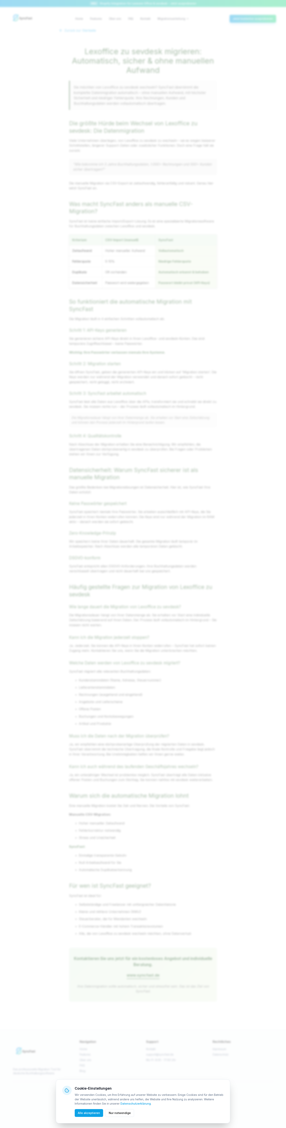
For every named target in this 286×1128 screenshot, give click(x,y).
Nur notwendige (120, 1113)
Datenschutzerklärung (135, 1103)
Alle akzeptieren (89, 1113)
